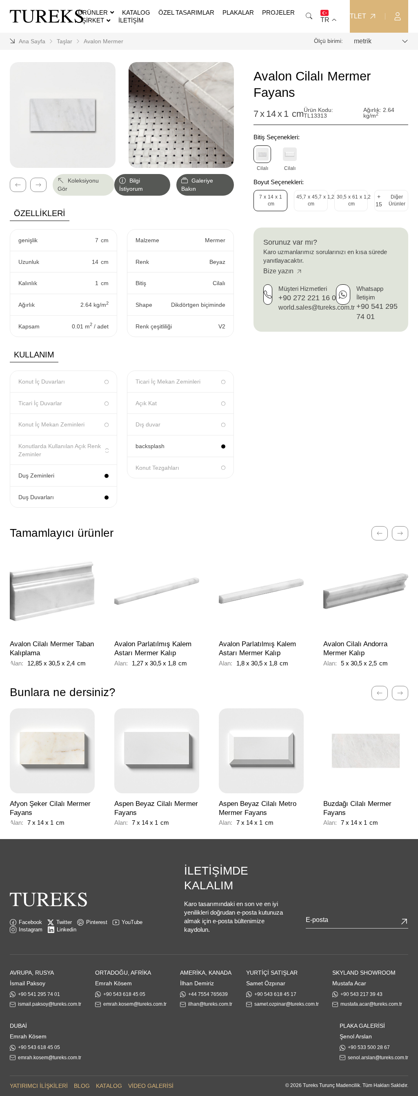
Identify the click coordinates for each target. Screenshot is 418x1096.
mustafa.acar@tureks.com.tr (371, 1004)
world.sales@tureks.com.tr (316, 307)
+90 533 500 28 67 (369, 1047)
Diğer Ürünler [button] (390, 200)
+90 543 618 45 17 (275, 994)
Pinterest (96, 922)
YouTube (132, 922)
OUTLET (353, 16)
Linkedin (66, 929)
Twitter (64, 922)
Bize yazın (279, 271)
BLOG (82, 1086)
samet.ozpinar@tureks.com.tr (286, 1004)
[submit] (404, 921)
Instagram (30, 929)
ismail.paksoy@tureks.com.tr (49, 1004)
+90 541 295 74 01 (39, 994)
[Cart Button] (414, 15)
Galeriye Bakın (197, 184)
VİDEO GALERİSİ (150, 1086)
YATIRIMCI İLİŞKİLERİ (39, 1086)
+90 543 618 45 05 (124, 994)
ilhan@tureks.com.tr (210, 1004)
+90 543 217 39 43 (361, 994)
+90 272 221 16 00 (309, 298)
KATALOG (109, 1086)
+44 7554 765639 (208, 994)
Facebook (30, 922)
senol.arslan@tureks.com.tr (378, 1057)
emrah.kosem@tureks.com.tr (135, 1004)
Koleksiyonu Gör (78, 184)
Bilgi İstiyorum (131, 184)
